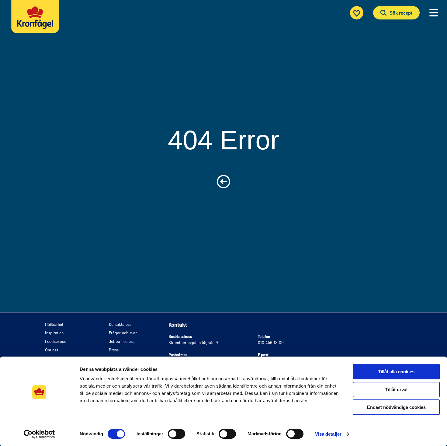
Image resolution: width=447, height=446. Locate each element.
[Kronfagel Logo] (36, 20)
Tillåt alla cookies (396, 371)
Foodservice (55, 341)
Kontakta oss (120, 324)
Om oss (51, 350)
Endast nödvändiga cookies (396, 407)
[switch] (176, 434)
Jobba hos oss (121, 341)
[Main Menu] (433, 13)
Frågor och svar (123, 333)
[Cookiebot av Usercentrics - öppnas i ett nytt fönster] (39, 434)
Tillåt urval (396, 389)
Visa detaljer (328, 434)
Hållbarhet (54, 324)
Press (114, 350)
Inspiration (54, 333)
